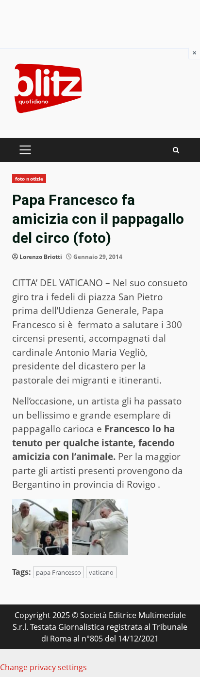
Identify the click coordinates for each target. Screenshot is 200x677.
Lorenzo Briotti (40, 257)
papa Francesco (58, 572)
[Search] (176, 150)
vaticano (101, 572)
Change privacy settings (43, 667)
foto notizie (29, 178)
